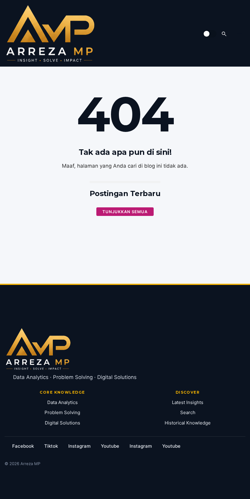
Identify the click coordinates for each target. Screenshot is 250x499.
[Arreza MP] (50, 34)
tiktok (51, 446)
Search (187, 412)
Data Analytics (62, 402)
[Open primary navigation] (239, 33)
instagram (79, 446)
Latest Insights (187, 402)
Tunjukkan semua (125, 211)
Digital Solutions (62, 423)
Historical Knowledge (188, 423)
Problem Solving (62, 412)
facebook (23, 446)
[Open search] (224, 33)
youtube (110, 446)
